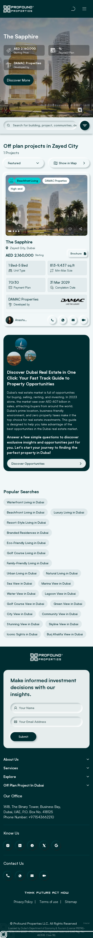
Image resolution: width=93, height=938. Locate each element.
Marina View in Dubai (56, 583)
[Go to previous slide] (13, 205)
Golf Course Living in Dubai (26, 553)
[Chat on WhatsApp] (73, 9)
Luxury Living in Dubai (69, 512)
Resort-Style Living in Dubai (26, 522)
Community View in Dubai (60, 614)
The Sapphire (19, 242)
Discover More (18, 80)
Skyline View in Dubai (63, 624)
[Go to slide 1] (9, 231)
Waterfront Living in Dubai (25, 502)
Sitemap (71, 901)
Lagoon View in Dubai (60, 593)
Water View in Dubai (21, 593)
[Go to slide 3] (16, 231)
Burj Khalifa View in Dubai (65, 634)
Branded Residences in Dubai (27, 532)
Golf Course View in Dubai (25, 604)
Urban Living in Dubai (22, 573)
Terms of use (48, 901)
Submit (23, 736)
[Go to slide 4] (18, 231)
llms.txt (86, 923)
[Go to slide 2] (13, 231)
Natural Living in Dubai (62, 573)
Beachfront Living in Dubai (25, 512)
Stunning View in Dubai (23, 624)
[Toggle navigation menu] (84, 9)
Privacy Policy (23, 901)
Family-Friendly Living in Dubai (27, 563)
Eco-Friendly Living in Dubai (26, 543)
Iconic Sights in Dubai (22, 634)
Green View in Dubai (68, 604)
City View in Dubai (19, 614)
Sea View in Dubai (19, 583)
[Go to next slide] (79, 205)
